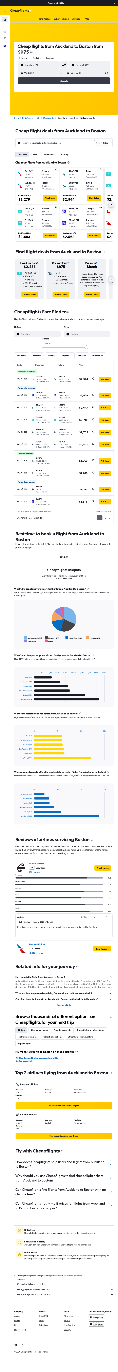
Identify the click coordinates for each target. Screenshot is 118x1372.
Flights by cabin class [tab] (27, 1037)
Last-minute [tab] (48, 155)
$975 (23, 52)
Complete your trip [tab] (62, 1030)
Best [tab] (35, 155)
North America (27, 118)
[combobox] (51, 58)
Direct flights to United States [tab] (90, 1030)
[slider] (86, 347)
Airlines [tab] (21, 1030)
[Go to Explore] (5, 38)
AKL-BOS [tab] (64, 557)
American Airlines (37, 944)
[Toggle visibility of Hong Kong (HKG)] (73, 637)
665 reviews (34, 872)
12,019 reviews (36, 953)
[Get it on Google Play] (96, 1317)
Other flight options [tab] (52, 1037)
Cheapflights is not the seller (31, 1284)
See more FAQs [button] (64, 1005)
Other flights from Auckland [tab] (80, 1037)
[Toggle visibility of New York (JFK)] (52, 637)
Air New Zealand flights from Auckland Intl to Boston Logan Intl (37, 1059)
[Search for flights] (5, 20)
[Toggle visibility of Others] (49, 641)
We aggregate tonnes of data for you (34, 1289)
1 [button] (99, 517)
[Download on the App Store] (96, 1324)
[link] (29, 294)
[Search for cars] (5, 32)
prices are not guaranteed (73, 1276)
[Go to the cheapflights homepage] (21, 10)
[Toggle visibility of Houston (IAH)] (93, 637)
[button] (115, 3)
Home (16, 118)
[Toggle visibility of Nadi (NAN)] (30, 641)
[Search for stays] (5, 26)
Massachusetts (48, 118)
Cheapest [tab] (22, 155)
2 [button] (105, 517)
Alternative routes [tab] (39, 1030)
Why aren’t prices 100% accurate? (33, 1294)
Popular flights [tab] (24, 1043)
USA (38, 118)
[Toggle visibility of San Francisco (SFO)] (33, 637)
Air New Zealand (36, 863)
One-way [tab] (64, 155)
